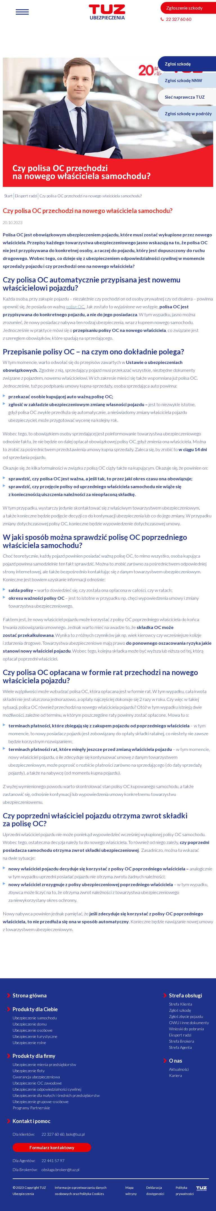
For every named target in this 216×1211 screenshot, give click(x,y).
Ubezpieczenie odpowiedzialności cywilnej (47, 1089)
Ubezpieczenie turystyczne (35, 1036)
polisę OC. (75, 306)
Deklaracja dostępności (155, 1191)
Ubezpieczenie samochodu (35, 1017)
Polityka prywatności (185, 1191)
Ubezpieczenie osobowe (33, 1030)
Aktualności (179, 1069)
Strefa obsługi (185, 995)
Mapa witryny (131, 1191)
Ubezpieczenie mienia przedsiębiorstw (44, 1064)
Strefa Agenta (180, 1047)
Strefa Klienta (180, 1004)
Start (8, 195)
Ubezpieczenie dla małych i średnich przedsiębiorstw (56, 1095)
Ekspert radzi (180, 1035)
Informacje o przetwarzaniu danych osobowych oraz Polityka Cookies (81, 1191)
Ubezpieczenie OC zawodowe (37, 1083)
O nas (175, 1061)
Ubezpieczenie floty (29, 1070)
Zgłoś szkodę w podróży (188, 113)
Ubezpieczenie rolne (29, 1042)
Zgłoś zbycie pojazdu (186, 1016)
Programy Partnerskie (31, 1107)
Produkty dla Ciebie (35, 1009)
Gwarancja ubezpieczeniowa (36, 1076)
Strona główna (30, 995)
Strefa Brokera (181, 1041)
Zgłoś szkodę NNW (183, 80)
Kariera (175, 1075)
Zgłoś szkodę (178, 63)
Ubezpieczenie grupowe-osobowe (41, 1101)
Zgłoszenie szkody (184, 7)
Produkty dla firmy (34, 1056)
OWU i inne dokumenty (189, 1022)
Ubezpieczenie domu (30, 1024)
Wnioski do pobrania (186, 1028)
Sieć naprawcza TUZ (185, 96)
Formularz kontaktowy (52, 1147)
